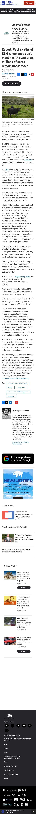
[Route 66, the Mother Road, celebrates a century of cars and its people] (10, 641)
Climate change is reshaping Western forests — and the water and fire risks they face (23, 576)
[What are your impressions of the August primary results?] (8, 515)
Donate (30, 3)
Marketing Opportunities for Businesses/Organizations (12, 757)
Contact (6, 748)
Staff (5, 762)
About (6, 744)
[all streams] (33, 811)
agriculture (21, 387)
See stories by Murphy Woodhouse (20, 443)
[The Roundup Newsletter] (18, 484)
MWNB (10, 387)
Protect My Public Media (11, 774)
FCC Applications (9, 770)
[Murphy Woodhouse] (6, 413)
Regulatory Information (11, 766)
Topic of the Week (21, 512)
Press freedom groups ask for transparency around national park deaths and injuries (24, 623)
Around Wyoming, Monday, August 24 (14, 527)
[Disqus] (18, 684)
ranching (11, 396)
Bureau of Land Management (18, 392)
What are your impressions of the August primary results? (24, 517)
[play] (3, 812)
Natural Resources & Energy (17, 383)
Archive (6, 778)
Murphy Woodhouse (8, 74)
